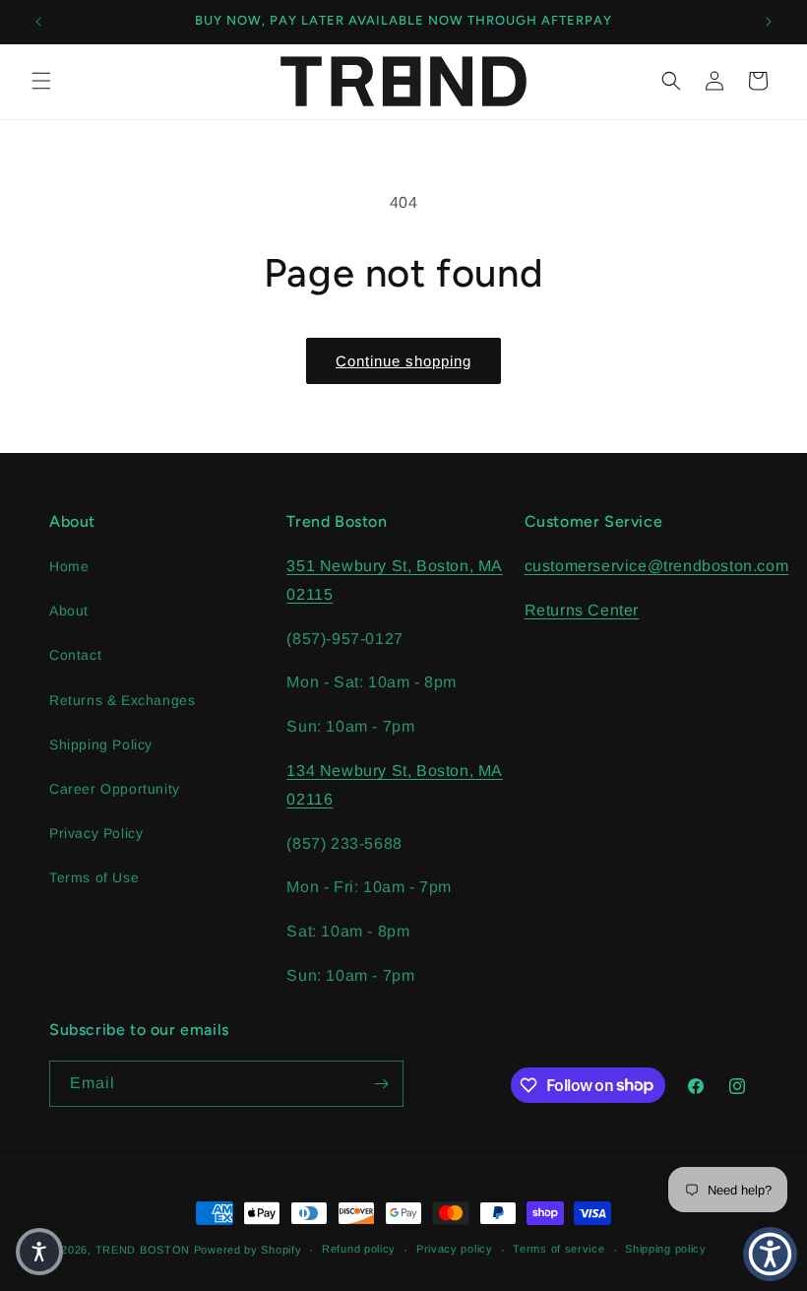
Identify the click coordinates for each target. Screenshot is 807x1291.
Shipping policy (666, 1249)
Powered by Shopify (248, 1250)
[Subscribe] (381, 1084)
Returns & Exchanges (122, 700)
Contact (75, 655)
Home (69, 566)
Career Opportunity (114, 789)
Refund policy (359, 1249)
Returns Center (582, 610)
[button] (41, 80)
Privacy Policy (96, 833)
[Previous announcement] (38, 21)
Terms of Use (94, 877)
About (69, 610)
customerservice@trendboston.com (657, 565)
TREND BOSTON (142, 1250)
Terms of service (558, 1249)
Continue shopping (403, 361)
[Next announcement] (768, 21)
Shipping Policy (101, 744)
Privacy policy (454, 1249)
